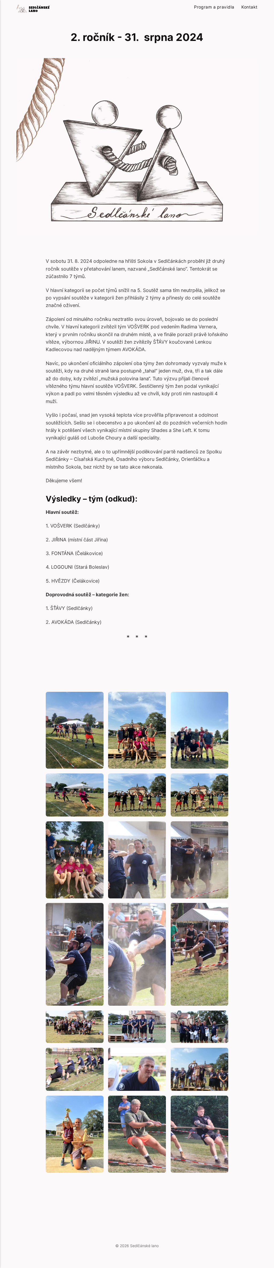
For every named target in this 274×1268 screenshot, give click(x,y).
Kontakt (249, 7)
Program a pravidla (214, 7)
